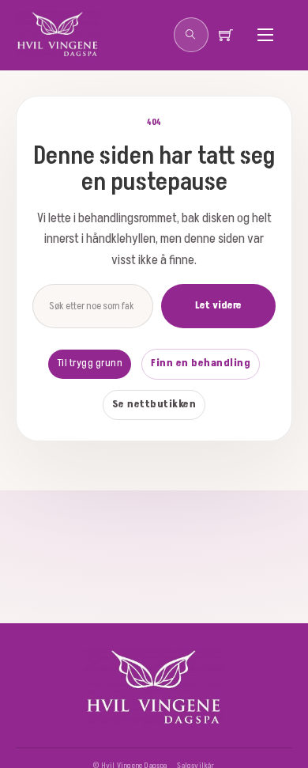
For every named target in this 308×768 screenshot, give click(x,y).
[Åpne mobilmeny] (265, 34)
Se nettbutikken (154, 404)
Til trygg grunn (90, 363)
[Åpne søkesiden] (191, 34)
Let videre (218, 305)
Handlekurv (232, 34)
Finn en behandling (200, 363)
